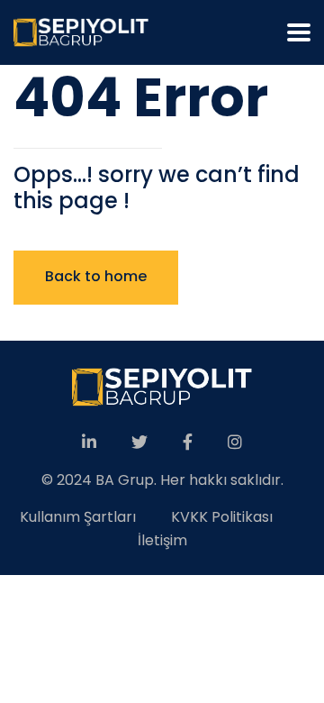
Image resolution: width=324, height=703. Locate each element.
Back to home (96, 276)
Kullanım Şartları (78, 517)
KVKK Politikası (222, 517)
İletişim (162, 540)
